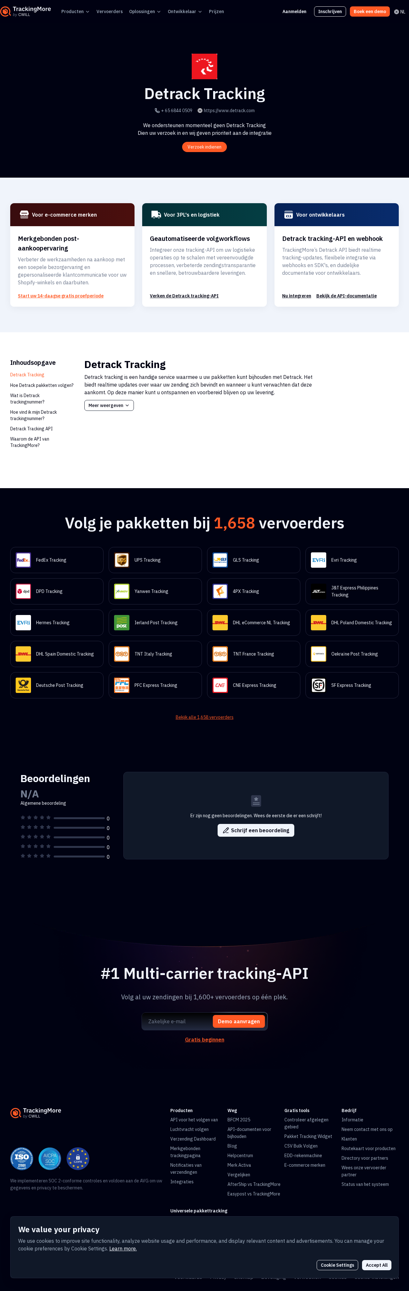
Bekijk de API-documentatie (346, 296)
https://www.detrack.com (229, 110)
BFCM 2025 (239, 1120)
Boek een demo (370, 11)
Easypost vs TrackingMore (254, 1194)
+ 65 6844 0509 (176, 110)
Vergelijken (239, 1175)
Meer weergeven (106, 405)
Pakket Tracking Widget (308, 1136)
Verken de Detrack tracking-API (184, 296)
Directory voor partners (365, 1158)
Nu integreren (296, 296)
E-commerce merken (304, 1165)
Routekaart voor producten (369, 1148)
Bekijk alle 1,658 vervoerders (205, 717)
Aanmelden (294, 11)
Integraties (182, 1182)
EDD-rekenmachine (303, 1155)
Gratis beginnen (204, 1039)
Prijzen (216, 11)
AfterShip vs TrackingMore (254, 1184)
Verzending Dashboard (193, 1139)
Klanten (349, 1139)
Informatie (352, 1120)
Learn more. (123, 1248)
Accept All (377, 1265)
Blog (232, 1146)
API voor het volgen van (194, 1120)
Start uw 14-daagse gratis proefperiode (61, 296)
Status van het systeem (365, 1184)
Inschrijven (330, 11)
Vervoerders (109, 11)
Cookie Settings (337, 1265)
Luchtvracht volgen (189, 1129)
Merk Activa (239, 1165)
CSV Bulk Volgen (301, 1146)
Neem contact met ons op (367, 1129)
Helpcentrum (240, 1155)
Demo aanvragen (239, 1021)
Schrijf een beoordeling (260, 830)
